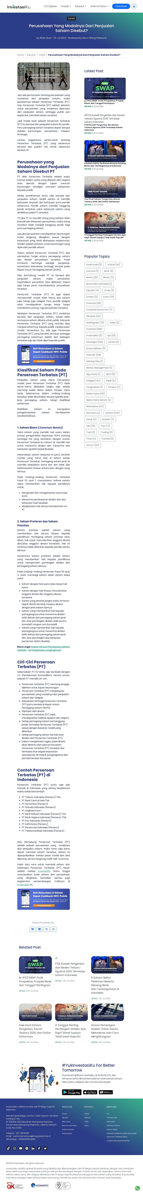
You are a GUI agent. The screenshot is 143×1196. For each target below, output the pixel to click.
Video (86, 1122)
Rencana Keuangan (69, 1126)
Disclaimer (111, 1122)
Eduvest (31, 55)
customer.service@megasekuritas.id (32, 1136)
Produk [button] (65, 6)
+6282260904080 (26, 1139)
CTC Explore (50, 6)
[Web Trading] (134, 6)
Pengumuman (67, 1133)
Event (86, 1126)
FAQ (108, 1114)
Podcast (87, 1118)
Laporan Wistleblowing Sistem (118, 1141)
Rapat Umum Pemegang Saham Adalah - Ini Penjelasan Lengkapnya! (43, 648)
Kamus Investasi (68, 1130)
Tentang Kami (112, 1118)
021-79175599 (22, 1133)
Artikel (42, 55)
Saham (64, 1114)
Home (20, 55)
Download (121, 6)
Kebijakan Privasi (113, 1126)
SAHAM (71, 18)
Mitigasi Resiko (112, 1130)
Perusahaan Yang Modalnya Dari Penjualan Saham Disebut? (84, 55)
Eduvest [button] (79, 6)
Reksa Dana (66, 1122)
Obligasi (65, 1118)
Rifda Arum (46, 38)
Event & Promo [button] (99, 6)
